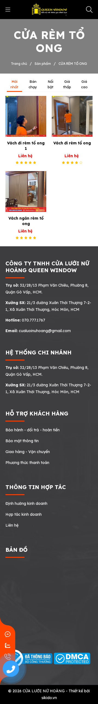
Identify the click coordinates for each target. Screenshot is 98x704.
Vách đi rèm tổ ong (72, 143)
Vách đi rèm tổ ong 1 (26, 146)
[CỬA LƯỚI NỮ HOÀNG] (49, 9)
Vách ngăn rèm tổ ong (26, 221)
